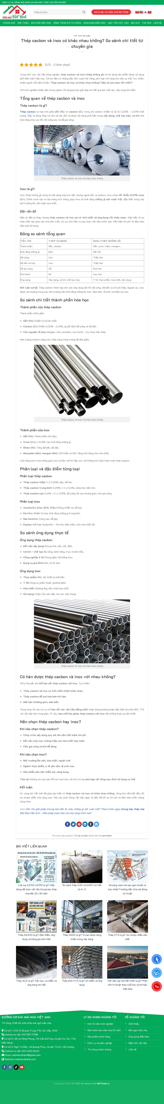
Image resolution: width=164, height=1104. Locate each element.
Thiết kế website (83, 1083)
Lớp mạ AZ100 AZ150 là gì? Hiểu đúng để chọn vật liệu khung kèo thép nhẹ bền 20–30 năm (36, 889)
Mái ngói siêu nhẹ (41, 23)
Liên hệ (157, 23)
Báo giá (135, 23)
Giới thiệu (23, 23)
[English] (141, 12)
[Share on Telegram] (96, 824)
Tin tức (146, 23)
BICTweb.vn (103, 1083)
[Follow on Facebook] (4, 1067)
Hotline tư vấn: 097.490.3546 (22, 1051)
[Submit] (84, 12)
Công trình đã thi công (67, 23)
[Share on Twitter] (73, 824)
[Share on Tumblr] (90, 824)
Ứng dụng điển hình (94, 23)
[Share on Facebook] (67, 824)
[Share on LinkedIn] (85, 824)
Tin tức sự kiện (82, 36)
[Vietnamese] (150, 12)
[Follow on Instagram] (10, 1067)
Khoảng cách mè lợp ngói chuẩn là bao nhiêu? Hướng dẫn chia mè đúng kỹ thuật (127, 889)
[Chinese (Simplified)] (137, 12)
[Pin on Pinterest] (79, 824)
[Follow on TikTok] (16, 1067)
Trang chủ (8, 23)
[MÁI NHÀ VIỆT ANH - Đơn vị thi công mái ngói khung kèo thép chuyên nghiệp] (15, 12)
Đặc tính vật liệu (118, 23)
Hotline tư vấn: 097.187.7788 (21, 1034)
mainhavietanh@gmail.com (26, 1055)
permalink (107, 835)
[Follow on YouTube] (22, 1067)
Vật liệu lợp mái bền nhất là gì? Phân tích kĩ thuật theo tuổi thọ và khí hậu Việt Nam (127, 984)
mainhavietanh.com (25, 1059)
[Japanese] (145, 12)
